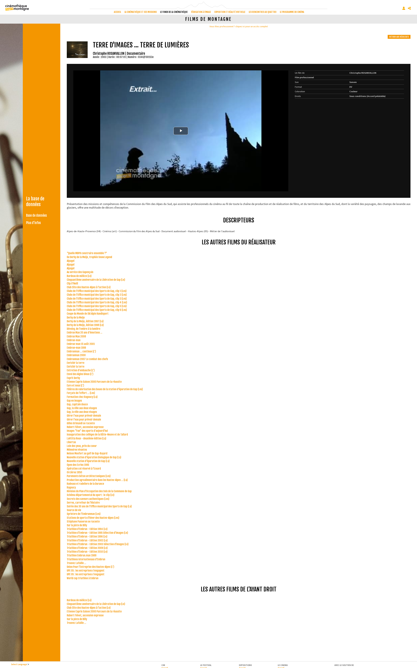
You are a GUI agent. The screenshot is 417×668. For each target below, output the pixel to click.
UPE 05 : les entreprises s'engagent (85, 570)
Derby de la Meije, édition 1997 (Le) (85, 321)
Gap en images (74, 400)
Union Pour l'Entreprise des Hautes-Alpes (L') (90, 566)
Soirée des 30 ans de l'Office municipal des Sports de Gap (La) (99, 506)
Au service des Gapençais (80, 272)
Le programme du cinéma (292, 12)
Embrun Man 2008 (76, 336)
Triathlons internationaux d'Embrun (86, 559)
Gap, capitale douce (77, 404)
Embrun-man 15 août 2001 (81, 344)
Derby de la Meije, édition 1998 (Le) (85, 325)
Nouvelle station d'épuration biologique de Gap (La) (94, 457)
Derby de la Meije (76, 317)
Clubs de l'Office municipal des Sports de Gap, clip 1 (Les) (97, 291)
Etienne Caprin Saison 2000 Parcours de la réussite (94, 381)
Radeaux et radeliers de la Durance (85, 483)
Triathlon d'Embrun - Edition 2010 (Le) (87, 551)
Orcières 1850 (74, 472)
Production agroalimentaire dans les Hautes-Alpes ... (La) (97, 480)
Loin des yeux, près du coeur (82, 446)
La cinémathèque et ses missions (140, 12)
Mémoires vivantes (77, 449)
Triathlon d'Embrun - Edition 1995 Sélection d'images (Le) (97, 532)
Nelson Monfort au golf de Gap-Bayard (87, 453)
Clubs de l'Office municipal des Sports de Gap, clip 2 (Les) (97, 294)
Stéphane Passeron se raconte (83, 521)
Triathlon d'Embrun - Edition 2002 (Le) (87, 540)
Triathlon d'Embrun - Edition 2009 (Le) (87, 548)
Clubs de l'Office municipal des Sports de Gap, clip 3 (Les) (97, 298)
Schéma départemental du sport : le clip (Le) (90, 495)
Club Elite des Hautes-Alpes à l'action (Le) (89, 287)
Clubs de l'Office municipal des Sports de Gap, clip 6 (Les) (97, 310)
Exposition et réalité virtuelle (229, 12)
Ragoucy (71, 487)
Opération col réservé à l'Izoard (84, 468)
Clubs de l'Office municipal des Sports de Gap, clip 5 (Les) (97, 306)
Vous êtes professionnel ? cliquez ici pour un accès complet (238, 26)
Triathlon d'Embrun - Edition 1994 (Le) (87, 529)
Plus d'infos (33, 223)
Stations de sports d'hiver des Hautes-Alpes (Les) (93, 517)
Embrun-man (73, 340)
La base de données (35, 201)
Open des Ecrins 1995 (78, 464)
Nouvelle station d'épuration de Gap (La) (88, 461)
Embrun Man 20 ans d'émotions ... (84, 332)
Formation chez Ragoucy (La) (82, 397)
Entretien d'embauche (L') (81, 370)
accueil (117, 12)
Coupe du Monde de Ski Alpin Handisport (87, 313)
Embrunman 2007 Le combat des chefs (87, 359)
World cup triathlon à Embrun (82, 578)
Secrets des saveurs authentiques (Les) (88, 499)
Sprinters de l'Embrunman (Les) (84, 514)
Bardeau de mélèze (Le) (79, 276)
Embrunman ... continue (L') (81, 351)
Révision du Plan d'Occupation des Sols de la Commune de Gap (99, 491)
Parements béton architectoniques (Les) (89, 476)
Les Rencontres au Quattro (262, 12)
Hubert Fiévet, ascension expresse (85, 427)
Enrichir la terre (75, 362)
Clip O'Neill (72, 283)
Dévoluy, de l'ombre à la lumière (83, 328)
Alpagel (70, 260)
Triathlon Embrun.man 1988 (81, 555)
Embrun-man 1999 (76, 347)
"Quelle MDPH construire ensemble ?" (87, 253)
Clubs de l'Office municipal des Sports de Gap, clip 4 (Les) (97, 302)
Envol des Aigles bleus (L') (80, 374)
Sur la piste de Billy (77, 525)
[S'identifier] (404, 8)
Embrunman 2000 (76, 355)
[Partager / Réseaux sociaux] (409, 8)
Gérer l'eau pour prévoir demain (84, 415)
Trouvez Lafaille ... (76, 563)
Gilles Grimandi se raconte (81, 423)
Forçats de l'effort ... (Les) (81, 393)
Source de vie (74, 510)
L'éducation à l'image (201, 12)
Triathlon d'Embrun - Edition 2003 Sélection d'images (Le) (98, 544)
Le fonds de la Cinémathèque (174, 12)
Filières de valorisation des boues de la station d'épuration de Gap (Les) (105, 389)
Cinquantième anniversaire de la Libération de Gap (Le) (96, 279)
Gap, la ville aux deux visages (82, 408)
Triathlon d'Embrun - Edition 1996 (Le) (87, 536)
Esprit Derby (73, 378)
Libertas (71, 442)
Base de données (36, 215)
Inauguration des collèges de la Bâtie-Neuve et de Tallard (97, 434)
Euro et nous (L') (75, 385)
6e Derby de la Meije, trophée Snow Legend (89, 257)
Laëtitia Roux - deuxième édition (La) (86, 438)
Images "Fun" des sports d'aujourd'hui (87, 430)
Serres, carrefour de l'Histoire (83, 502)
